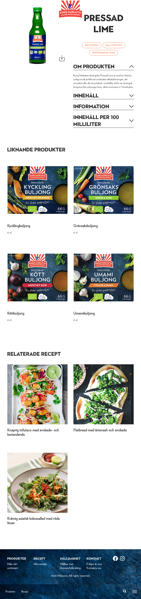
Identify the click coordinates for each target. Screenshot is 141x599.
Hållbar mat (66, 564)
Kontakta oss (93, 568)
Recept (24, 591)
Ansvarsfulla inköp (70, 568)
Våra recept (40, 564)
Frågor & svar (94, 564)
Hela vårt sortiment (12, 566)
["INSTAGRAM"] (124, 559)
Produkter (10, 591)
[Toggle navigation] (134, 591)
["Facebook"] (116, 559)
